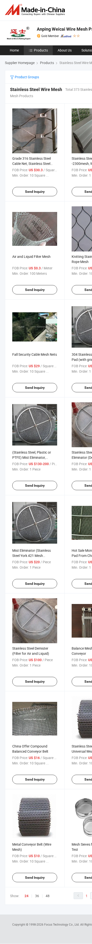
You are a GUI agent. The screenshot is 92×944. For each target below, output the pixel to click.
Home (14, 50)
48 (48, 895)
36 (37, 895)
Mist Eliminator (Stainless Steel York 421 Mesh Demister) (31, 555)
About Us (65, 50)
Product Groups (26, 77)
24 (26, 896)
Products (41, 50)
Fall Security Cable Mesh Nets (34, 354)
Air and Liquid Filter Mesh (31, 256)
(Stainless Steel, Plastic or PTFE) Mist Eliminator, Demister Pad (31, 457)
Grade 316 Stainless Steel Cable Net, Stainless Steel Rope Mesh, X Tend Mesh (31, 163)
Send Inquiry (35, 192)
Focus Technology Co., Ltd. (62, 924)
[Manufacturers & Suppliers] (36, 9)
